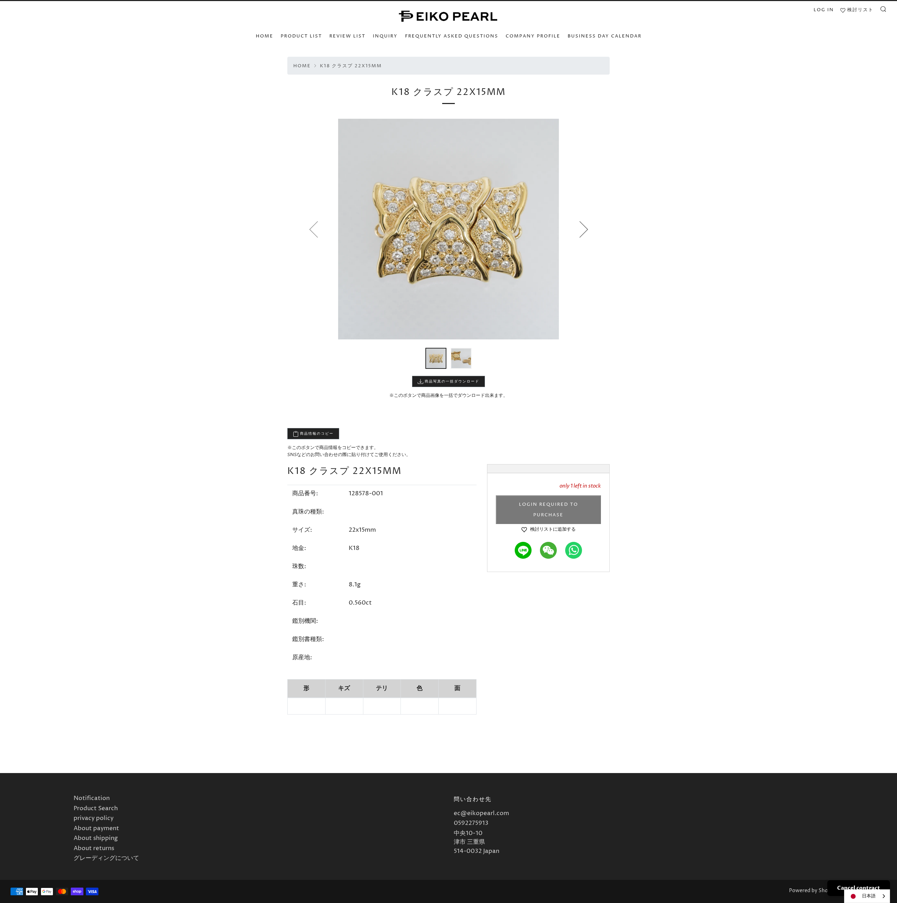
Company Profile (533, 36)
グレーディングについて (106, 858)
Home (302, 66)
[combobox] (867, 896)
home (264, 36)
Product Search (96, 808)
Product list (301, 36)
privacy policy (94, 818)
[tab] (435, 358)
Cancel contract (858, 887)
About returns (94, 848)
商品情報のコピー (316, 433)
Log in (824, 10)
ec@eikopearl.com (481, 813)
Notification (92, 798)
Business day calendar (605, 36)
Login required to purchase (548, 509)
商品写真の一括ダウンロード (451, 381)
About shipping (96, 838)
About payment (96, 828)
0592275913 (471, 823)
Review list (347, 36)
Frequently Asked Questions (451, 36)
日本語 (869, 896)
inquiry (385, 36)
